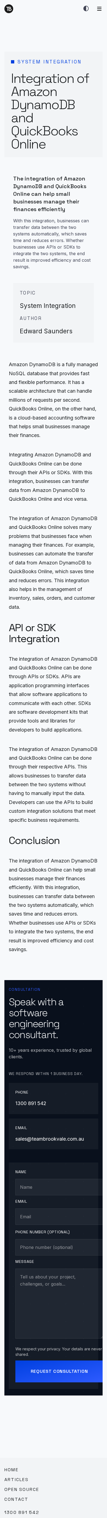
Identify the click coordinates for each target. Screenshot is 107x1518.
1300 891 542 (30, 1103)
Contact (16, 1499)
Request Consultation (59, 1371)
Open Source (21, 1489)
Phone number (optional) (42, 1231)
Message (24, 1261)
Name (21, 1171)
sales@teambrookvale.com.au (49, 1139)
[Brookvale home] (8, 8)
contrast (86, 8)
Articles (16, 1479)
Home (11, 1470)
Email (21, 1201)
